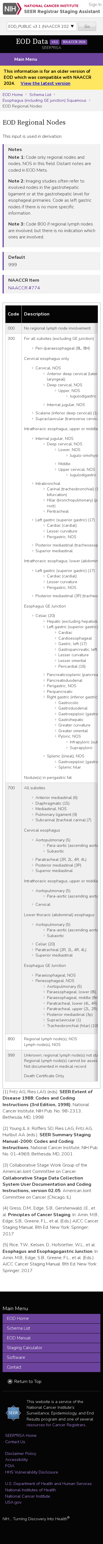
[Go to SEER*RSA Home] (51, 8)
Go (87, 26)
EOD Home (13, 94)
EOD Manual (19, 1338)
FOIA (9, 1466)
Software (16, 1357)
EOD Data (50, 41)
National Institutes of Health (30, 1490)
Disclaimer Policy (20, 1453)
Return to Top (27, 1381)
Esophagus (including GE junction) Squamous (44, 100)
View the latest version (45, 83)
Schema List (40, 94)
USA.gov (13, 1502)
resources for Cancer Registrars (56, 1425)
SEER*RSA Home (21, 1435)
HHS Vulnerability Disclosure (31, 1472)
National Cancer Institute (27, 1496)
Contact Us (15, 1442)
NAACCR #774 (24, 288)
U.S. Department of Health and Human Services (48, 1483)
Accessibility (16, 1459)
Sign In (95, 4)
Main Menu (25, 59)
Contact (14, 1367)
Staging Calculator (24, 1348)
